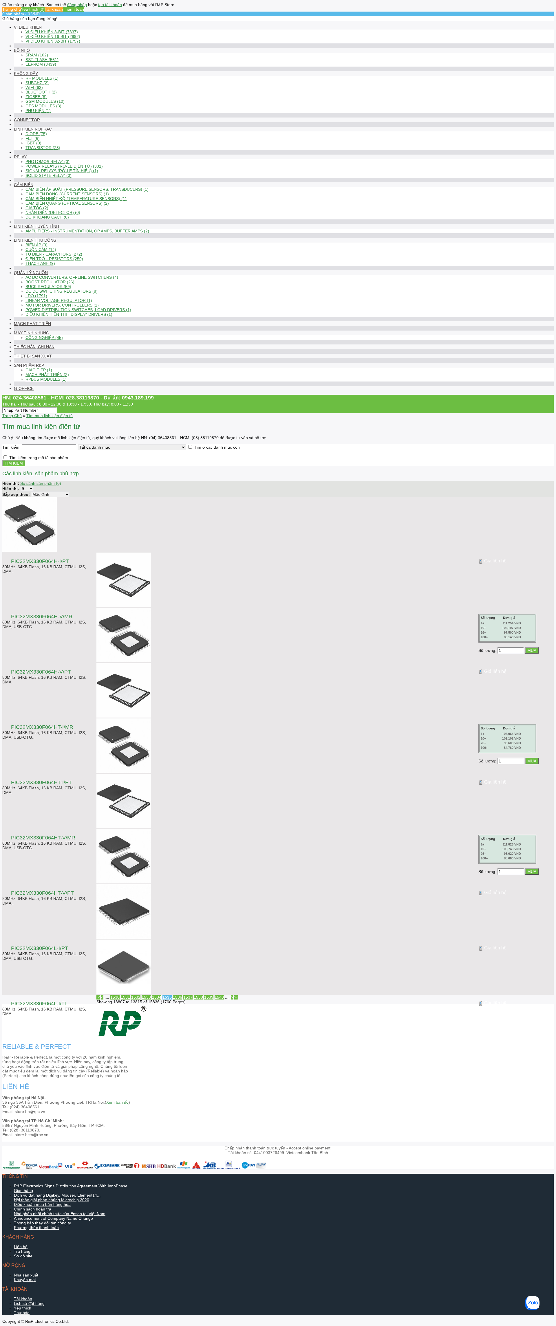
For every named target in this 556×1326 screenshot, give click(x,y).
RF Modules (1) (41, 78)
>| (236, 997)
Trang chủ (11, 9)
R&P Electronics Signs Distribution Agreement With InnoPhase (70, 1186)
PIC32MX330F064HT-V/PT (42, 893)
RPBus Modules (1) (46, 379)
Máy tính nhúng (31, 333)
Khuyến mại (25, 1279)
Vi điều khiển (28, 27)
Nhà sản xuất (26, 1275)
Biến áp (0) (36, 245)
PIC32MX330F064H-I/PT (40, 561)
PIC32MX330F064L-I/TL (39, 1003)
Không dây (26, 73)
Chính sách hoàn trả (32, 1209)
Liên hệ (21, 1246)
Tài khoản (54, 9)
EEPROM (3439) (40, 64)
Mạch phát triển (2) (47, 374)
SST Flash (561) (41, 59)
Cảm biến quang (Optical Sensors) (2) (67, 203)
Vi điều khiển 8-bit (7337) (51, 32)
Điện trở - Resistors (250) (54, 258)
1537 (188, 997)
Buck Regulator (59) (48, 286)
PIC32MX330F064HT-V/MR (43, 838)
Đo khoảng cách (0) (47, 217)
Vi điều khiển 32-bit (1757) (52, 41)
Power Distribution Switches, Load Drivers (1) (78, 309)
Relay (20, 157)
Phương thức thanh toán (36, 1227)
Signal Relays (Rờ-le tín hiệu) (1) (61, 170)
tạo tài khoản (110, 4)
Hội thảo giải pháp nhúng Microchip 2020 (51, 1199)
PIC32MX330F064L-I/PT (39, 948)
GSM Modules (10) (45, 101)
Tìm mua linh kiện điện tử (49, 415)
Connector (27, 120)
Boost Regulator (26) (49, 282)
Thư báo (22, 1312)
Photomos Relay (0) (47, 161)
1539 (208, 997)
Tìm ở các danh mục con (217, 447)
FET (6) (32, 138)
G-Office (24, 388)
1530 (115, 997)
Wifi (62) (34, 87)
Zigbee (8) (36, 96)
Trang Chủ (12, 415)
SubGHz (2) (37, 82)
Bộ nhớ (22, 50)
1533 (146, 997)
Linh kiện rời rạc (33, 129)
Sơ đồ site (23, 1256)
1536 (177, 997)
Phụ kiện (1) (38, 110)
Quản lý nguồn (31, 272)
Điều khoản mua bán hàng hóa (42, 1204)
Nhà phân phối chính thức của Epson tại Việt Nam (59, 1213)
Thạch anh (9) (40, 263)
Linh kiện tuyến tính (36, 226)
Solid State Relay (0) (48, 175)
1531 (125, 997)
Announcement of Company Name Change (53, 1218)
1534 (156, 997)
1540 (219, 997)
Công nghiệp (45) (44, 337)
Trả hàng (22, 1251)
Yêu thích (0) (33, 9)
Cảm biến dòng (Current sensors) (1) (67, 194)
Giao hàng (23, 1190)
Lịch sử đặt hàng (29, 1303)
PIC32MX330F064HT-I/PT (41, 782)
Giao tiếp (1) (38, 370)
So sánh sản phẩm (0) (40, 483)
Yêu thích (22, 1308)
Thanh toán (73, 9)
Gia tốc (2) (36, 208)
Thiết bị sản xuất (33, 356)
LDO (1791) (36, 296)
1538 (198, 997)
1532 (135, 997)
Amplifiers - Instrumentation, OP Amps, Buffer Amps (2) (87, 231)
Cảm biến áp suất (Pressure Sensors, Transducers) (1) (87, 189)
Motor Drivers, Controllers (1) (62, 305)
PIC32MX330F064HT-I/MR (42, 727)
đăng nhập (77, 4)
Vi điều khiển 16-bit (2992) (52, 36)
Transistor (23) (42, 147)
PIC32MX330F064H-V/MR (41, 616)
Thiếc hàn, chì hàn (34, 346)
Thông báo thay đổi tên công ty (42, 1223)
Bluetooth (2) (41, 92)
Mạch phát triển (32, 323)
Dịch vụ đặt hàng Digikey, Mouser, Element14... (57, 1195)
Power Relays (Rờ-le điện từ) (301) (64, 166)
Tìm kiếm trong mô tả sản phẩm (38, 457)
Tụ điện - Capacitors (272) (53, 254)
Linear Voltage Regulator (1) (58, 300)
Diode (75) (36, 133)
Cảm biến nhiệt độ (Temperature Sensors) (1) (76, 198)
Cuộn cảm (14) (40, 249)
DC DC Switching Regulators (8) (61, 291)
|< (98, 997)
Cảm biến (23, 184)
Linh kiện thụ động (35, 240)
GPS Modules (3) (43, 106)
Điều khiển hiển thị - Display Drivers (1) (68, 314)
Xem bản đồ (117, 1102)
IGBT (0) (33, 143)
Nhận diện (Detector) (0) (52, 212)
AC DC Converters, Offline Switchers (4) (71, 277)
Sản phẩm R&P (29, 365)
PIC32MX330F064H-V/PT (41, 672)
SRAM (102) (36, 55)
